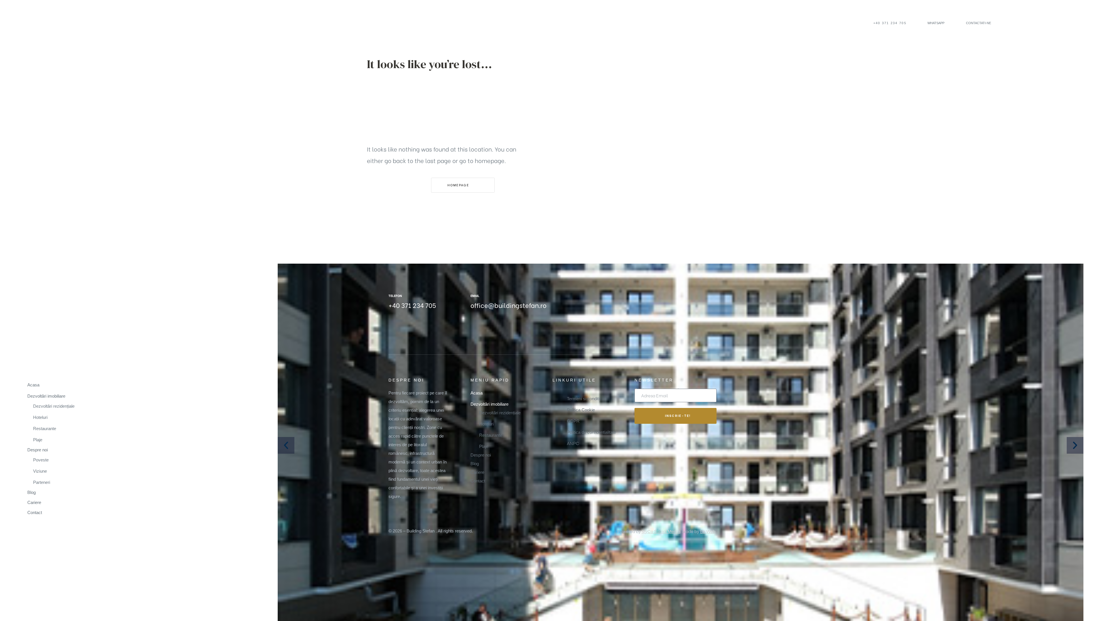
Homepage (458, 185)
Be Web (707, 531)
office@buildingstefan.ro (508, 305)
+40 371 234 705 (412, 305)
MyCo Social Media (661, 531)
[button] (887, 23)
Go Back (393, 185)
